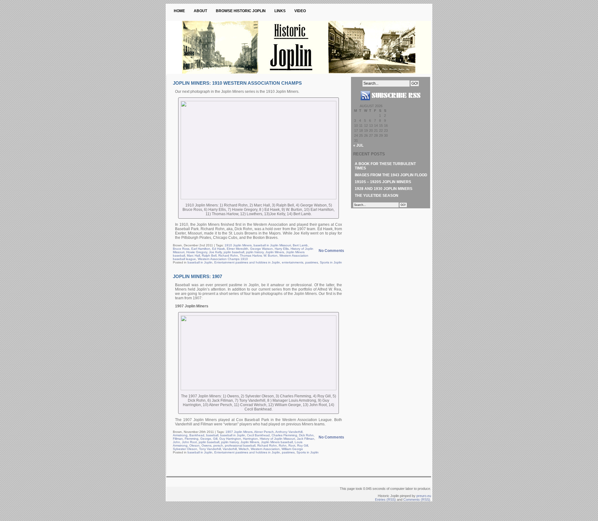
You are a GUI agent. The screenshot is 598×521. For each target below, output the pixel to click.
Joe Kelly (215, 252)
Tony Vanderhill (210, 449)
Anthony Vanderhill (288, 431)
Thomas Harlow (251, 255)
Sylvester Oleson (185, 449)
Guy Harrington (230, 438)
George (205, 438)
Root (291, 445)
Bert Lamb (300, 245)
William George (292, 449)
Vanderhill (230, 449)
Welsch (244, 449)
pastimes (311, 262)
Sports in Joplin (331, 262)
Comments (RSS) (416, 499)
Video (300, 11)
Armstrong (180, 435)
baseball (212, 435)
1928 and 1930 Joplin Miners (383, 189)
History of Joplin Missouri (277, 438)
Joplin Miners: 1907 (197, 276)
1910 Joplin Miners (238, 245)
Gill (215, 438)
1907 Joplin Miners (239, 431)
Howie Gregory (196, 252)
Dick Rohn (306, 435)
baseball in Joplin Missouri (272, 245)
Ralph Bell (209, 255)
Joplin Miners (274, 252)
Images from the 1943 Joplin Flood (391, 175)
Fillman (178, 438)
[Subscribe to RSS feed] (390, 103)
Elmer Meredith (237, 248)
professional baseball (240, 445)
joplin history (254, 252)
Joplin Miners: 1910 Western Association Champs (237, 83)
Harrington (250, 438)
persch (218, 445)
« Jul (358, 145)
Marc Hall (193, 255)
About (200, 11)
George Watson (261, 248)
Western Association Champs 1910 (223, 259)
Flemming (191, 438)
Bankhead (196, 435)
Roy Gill (302, 445)
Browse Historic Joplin (241, 11)
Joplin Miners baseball (277, 442)
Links (280, 11)
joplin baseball (234, 252)
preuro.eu (423, 496)
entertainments (292, 262)
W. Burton (270, 255)
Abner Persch (264, 431)
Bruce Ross (181, 248)
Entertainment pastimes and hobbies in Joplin (247, 262)
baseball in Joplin (199, 262)
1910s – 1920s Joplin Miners (383, 182)
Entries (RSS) (385, 499)
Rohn (283, 445)
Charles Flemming (284, 435)
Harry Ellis (282, 248)
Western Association (265, 449)
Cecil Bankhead (258, 435)
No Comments (331, 251)
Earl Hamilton (200, 248)
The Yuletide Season (376, 195)
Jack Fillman (305, 438)
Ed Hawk (218, 248)
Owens (206, 445)
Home (179, 11)
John (176, 442)
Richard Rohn (228, 255)
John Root (189, 442)
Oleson (194, 445)
